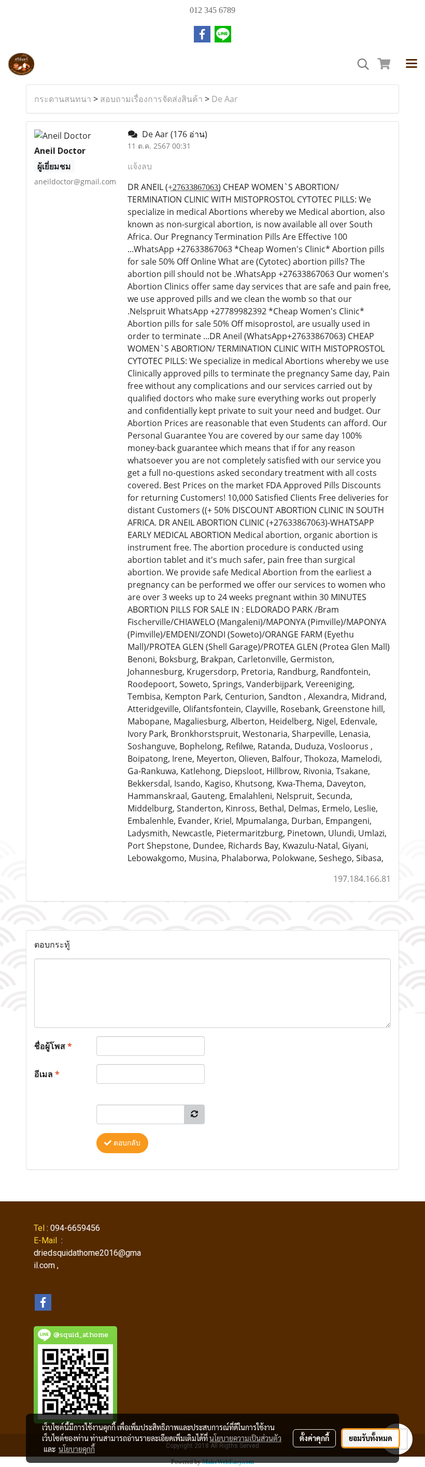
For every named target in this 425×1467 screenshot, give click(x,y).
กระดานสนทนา (62, 99)
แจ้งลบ (140, 166)
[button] (359, 64)
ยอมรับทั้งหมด (370, 1438)
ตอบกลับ (125, 1143)
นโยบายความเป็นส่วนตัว (245, 1438)
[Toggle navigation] (411, 64)
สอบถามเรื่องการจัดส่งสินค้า (151, 99)
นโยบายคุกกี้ (77, 1449)
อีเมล (47, 1074)
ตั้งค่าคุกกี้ (314, 1438)
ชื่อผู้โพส (53, 1046)
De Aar (224, 99)
